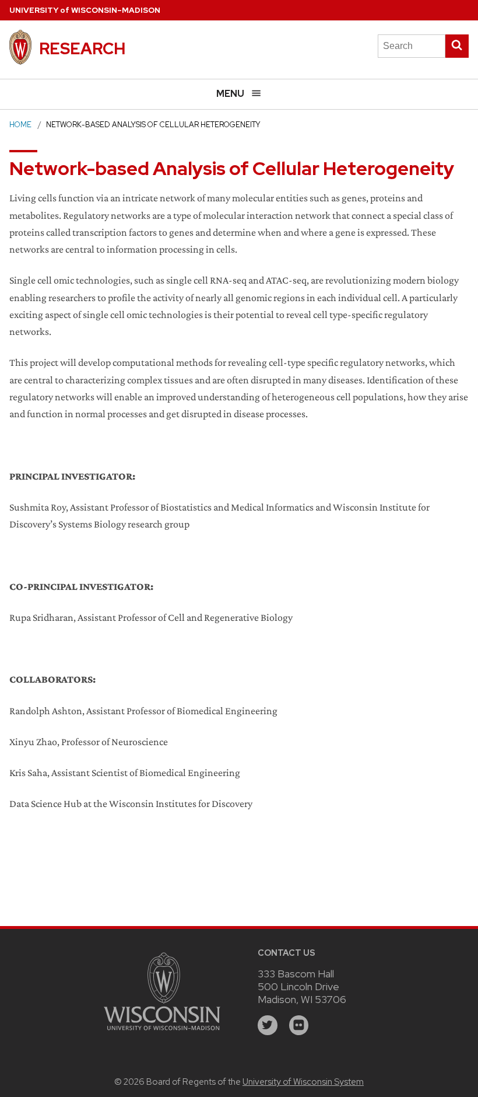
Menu (230, 94)
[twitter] (267, 1025)
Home (20, 125)
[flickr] (299, 1025)
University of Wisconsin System (303, 1082)
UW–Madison (84, 10)
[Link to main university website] (162, 1032)
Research (82, 48)
